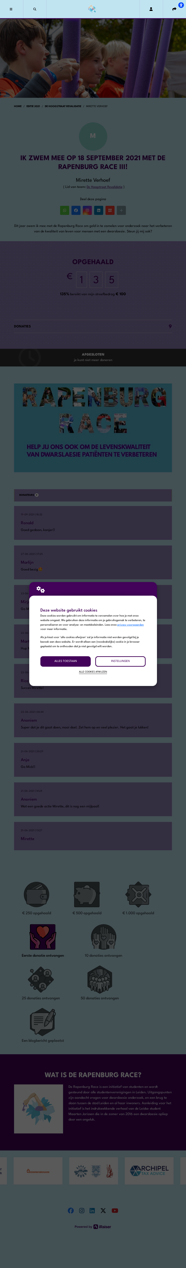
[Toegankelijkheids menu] (181, 5)
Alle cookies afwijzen (93, 672)
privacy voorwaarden (130, 625)
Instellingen (120, 661)
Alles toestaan (65, 661)
